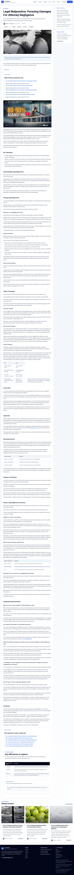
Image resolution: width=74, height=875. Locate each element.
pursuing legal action (27, 638)
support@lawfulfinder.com (8, 857)
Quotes (70, 1)
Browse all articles (69, 804)
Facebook (19, 26)
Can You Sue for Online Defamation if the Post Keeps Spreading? (19, 744)
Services (40, 1)
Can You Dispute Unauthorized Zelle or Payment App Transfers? (19, 85)
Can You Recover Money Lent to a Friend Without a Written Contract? (20, 94)
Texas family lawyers (44, 851)
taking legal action (33, 427)
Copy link (32, 26)
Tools (50, 1)
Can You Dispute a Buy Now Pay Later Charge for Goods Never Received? (21, 80)
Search (64, 1)
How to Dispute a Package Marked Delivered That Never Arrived (19, 746)
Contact (57, 852)
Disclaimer (58, 857)
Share (6, 26)
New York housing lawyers (45, 854)
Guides (53, 1)
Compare (45, 1)
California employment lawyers (46, 849)
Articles (58, 1)
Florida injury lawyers (44, 852)
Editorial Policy (58, 851)
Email (26, 26)
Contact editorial (60, 41)
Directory (35, 1)
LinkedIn (13, 26)
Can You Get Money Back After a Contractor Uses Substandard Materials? (21, 90)
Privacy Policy (58, 854)
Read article (20, 838)
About (57, 849)
